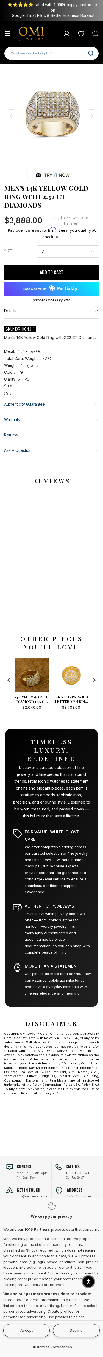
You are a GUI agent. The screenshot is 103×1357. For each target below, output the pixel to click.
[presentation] (9, 680)
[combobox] (51, 53)
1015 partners (37, 1229)
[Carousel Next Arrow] (91, 115)
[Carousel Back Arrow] (11, 115)
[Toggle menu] (7, 33)
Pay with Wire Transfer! (70, 220)
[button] (88, 1281)
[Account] (66, 33)
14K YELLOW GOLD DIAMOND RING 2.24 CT (72, 699)
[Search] (91, 53)
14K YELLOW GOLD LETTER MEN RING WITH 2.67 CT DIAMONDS (33, 699)
